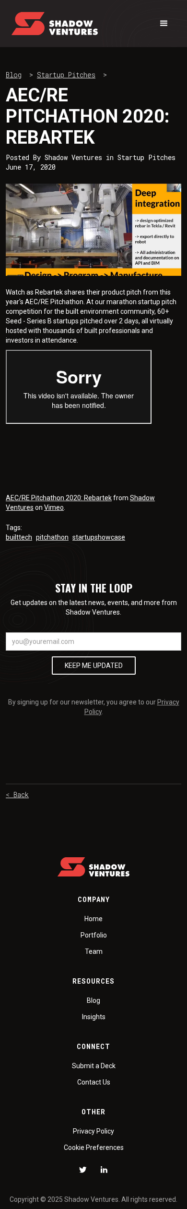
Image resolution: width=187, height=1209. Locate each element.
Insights (93, 1017)
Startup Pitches (66, 74)
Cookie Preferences (94, 1147)
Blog (14, 74)
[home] (55, 23)
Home (93, 919)
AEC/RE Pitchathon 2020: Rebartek (59, 498)
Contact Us (93, 1082)
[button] (163, 23)
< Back (17, 794)
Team (94, 951)
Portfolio (94, 935)
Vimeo (54, 507)
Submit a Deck (94, 1066)
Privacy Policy (93, 1131)
